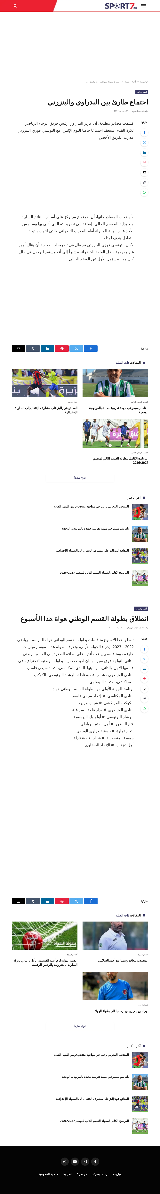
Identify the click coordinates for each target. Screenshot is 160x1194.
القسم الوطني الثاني (139, 402)
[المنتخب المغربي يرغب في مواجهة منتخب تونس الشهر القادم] (140, 512)
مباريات (117, 1174)
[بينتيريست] (144, 162)
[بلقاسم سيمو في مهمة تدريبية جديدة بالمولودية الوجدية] (115, 383)
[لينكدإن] (144, 152)
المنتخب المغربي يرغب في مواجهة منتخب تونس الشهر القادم (91, 506)
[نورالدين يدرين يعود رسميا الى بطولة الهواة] (115, 986)
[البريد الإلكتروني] (144, 172)
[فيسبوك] (144, 133)
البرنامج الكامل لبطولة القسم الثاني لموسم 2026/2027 (120, 460)
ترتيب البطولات (100, 1174)
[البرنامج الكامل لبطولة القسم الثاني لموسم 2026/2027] (115, 433)
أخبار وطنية (130, 81)
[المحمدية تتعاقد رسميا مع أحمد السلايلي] (115, 936)
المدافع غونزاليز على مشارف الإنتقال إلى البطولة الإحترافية (46, 410)
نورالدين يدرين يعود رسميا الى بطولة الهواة (121, 1011)
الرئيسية (144, 81)
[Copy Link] (144, 182)
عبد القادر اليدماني (134, 627)
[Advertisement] (80, 46)
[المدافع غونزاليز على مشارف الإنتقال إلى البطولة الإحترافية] (44, 383)
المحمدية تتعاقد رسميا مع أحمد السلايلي (123, 960)
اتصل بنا (67, 1174)
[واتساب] (144, 192)
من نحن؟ (82, 1174)
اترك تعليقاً (80, 478)
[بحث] (16, 5)
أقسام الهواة (141, 608)
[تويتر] (144, 142)
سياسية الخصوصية (49, 1174)
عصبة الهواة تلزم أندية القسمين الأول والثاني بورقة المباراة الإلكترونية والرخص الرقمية (45, 962)
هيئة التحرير (136, 111)
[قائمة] (143, 5)
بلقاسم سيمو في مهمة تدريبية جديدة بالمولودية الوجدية (118, 410)
